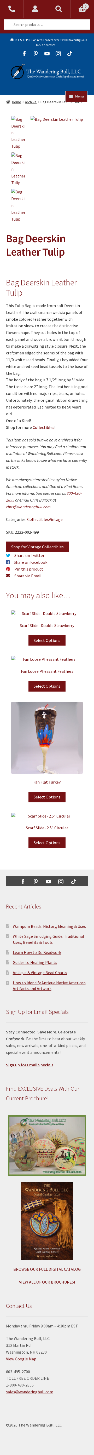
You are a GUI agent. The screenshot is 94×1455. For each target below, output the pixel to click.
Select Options (47, 640)
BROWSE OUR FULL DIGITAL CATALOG (47, 1269)
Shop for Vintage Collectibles (37, 546)
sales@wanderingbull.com (29, 1391)
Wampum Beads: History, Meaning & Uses (49, 926)
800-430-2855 (12, 9)
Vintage (56, 519)
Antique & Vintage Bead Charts (40, 972)
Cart (78, 4)
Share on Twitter (29, 555)
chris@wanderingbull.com (28, 506)
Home (16, 102)
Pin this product (28, 569)
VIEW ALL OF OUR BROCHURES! (47, 1282)
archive (31, 102)
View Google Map (21, 1358)
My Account (35, 9)
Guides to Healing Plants (35, 962)
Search (58, 9)
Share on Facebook (30, 562)
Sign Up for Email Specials (29, 1064)
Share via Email (28, 575)
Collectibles (43, 427)
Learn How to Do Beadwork (37, 952)
